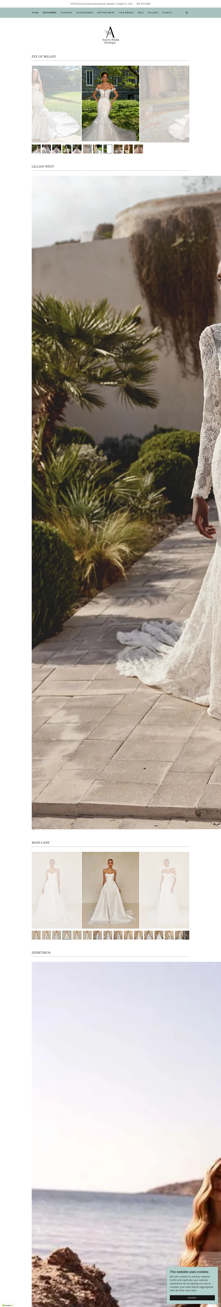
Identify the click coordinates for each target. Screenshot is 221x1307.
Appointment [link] (106, 12)
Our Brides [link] (126, 12)
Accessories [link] (84, 12)
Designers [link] (50, 12)
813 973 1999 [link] (143, 3)
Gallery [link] (153, 12)
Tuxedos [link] (66, 12)
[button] (186, 12)
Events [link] (167, 12)
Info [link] (141, 12)
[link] (110, 33)
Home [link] (35, 12)
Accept (192, 1298)
